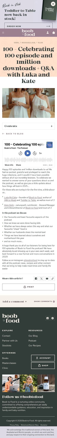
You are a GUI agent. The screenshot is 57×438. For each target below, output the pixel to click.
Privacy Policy (14, 425)
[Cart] (54, 33)
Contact (6, 335)
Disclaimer (43, 425)
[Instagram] (52, 318)
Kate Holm (9, 205)
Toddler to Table (28, 200)
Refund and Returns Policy (29, 425)
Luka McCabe (10, 197)
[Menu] (3, 32)
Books (5, 358)
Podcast (32, 340)
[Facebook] (47, 318)
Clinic (5, 368)
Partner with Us (9, 340)
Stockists (6, 345)
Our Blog (32, 335)
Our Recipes (34, 345)
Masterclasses (9, 363)
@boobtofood (30, 260)
